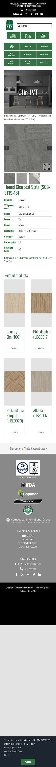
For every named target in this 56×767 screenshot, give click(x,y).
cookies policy (33, 742)
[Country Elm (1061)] (14, 303)
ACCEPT (28, 761)
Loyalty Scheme (28, 539)
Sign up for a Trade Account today (28, 448)
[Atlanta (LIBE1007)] (41, 382)
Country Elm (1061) (14, 334)
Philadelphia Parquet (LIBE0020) (15, 415)
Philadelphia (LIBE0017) (41, 334)
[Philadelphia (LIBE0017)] (41, 303)
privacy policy (26, 742)
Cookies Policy (32, 591)
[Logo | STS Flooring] (9, 21)
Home (6, 115)
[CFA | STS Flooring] (28, 506)
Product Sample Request (28, 542)
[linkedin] (41, 14)
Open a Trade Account (28, 546)
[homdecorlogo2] (28, 518)
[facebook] (26, 14)
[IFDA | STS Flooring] (28, 483)
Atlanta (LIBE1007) (40, 412)
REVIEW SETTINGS (43, 740)
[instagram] (36, 14)
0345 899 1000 (30, 9)
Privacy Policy (39, 587)
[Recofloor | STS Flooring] (28, 490)
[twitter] (31, 14)
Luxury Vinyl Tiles (24, 115)
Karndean (24, 258)
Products (13, 115)
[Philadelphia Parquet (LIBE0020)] (14, 382)
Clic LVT (34, 115)
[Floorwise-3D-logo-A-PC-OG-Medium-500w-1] (28, 500)
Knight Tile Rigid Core (37, 258)
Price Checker (28, 535)
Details (16, 348)
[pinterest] (33, 574)
